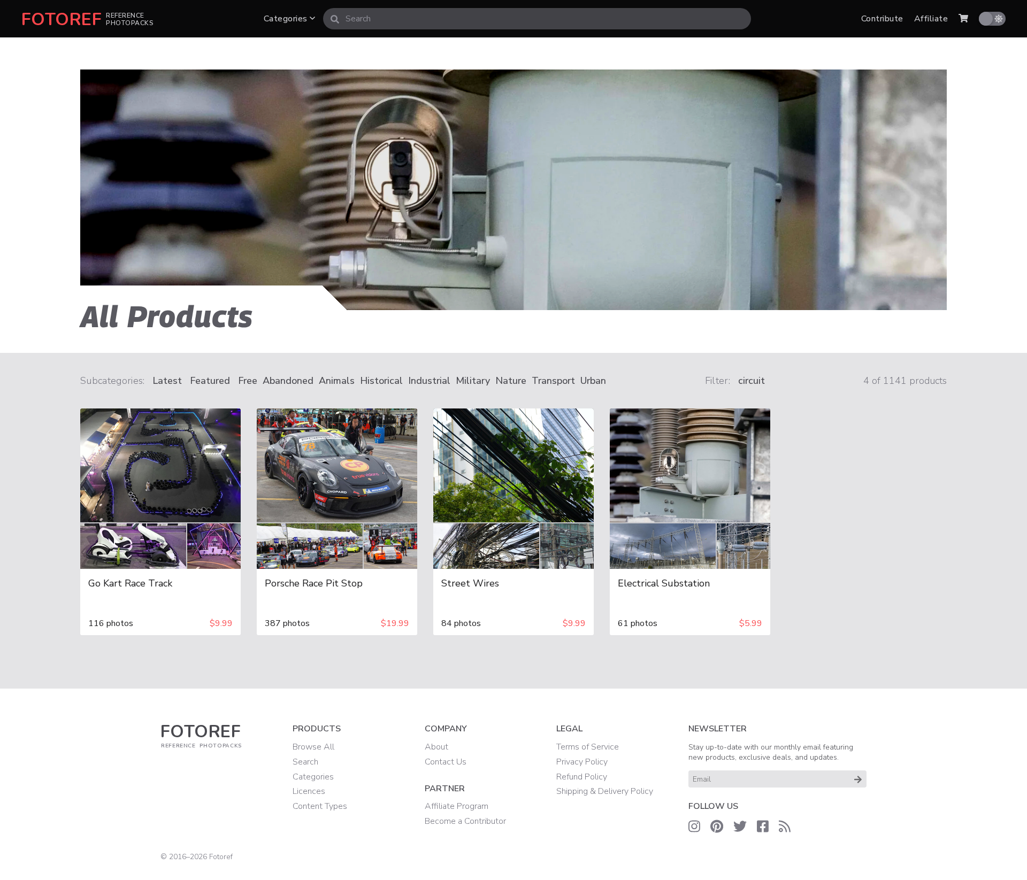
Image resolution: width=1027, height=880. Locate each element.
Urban (593, 380)
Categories (287, 19)
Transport (553, 380)
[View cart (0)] (963, 18)
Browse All (313, 747)
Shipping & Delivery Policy (604, 791)
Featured (210, 380)
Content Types (320, 806)
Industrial (429, 380)
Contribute (882, 19)
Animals (337, 380)
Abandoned (288, 380)
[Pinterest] (716, 826)
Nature (510, 380)
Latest (167, 380)
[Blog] (785, 826)
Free (247, 380)
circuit (751, 380)
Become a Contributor (465, 821)
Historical (381, 380)
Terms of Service (587, 747)
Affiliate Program (456, 806)
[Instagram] (694, 826)
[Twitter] (740, 826)
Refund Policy (581, 777)
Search (305, 762)
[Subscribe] (858, 779)
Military (473, 380)
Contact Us (445, 762)
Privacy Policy (582, 762)
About (436, 747)
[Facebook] (763, 826)
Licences (309, 791)
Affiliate (931, 19)
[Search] (335, 18)
